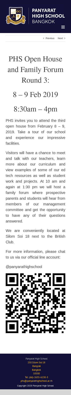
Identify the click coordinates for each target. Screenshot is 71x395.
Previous (50, 38)
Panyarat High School (37, 358)
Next (60, 38)
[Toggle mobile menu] (63, 27)
